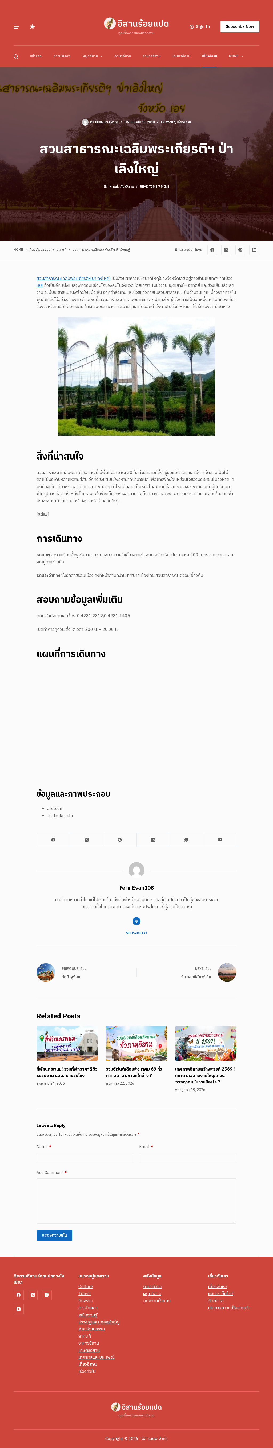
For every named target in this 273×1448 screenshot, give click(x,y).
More (233, 56)
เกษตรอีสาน (181, 56)
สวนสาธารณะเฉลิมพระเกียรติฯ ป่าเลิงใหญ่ (73, 278)
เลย (40, 285)
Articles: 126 (136, 932)
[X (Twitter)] (226, 250)
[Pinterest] (240, 250)
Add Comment (52, 1173)
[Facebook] (212, 250)
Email (146, 1147)
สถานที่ (170, 122)
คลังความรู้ (87, 1315)
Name (44, 1147)
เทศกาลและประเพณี (96, 1357)
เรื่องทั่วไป (86, 1371)
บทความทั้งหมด (157, 1301)
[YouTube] (19, 1309)
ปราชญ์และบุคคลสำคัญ (98, 1322)
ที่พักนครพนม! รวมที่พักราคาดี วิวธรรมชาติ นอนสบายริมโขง (67, 1072)
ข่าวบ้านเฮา (62, 56)
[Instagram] (47, 1295)
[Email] (219, 840)
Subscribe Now (240, 26)
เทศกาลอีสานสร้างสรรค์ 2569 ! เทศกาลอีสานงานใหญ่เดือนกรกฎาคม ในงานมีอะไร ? (205, 1076)
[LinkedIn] (254, 250)
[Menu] (16, 26)
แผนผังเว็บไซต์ (220, 1294)
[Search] (16, 56)
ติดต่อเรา (216, 1301)
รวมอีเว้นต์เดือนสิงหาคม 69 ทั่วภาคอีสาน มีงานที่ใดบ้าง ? (134, 1072)
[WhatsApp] (186, 840)
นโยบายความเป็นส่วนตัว (229, 1308)
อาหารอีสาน (151, 56)
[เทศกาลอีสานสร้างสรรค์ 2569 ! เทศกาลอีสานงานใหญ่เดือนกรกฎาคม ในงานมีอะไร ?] (205, 1043)
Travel (84, 1294)
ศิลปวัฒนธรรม (91, 1329)
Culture (85, 1287)
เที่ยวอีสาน (209, 56)
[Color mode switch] (32, 26)
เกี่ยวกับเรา (217, 1287)
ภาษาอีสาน (122, 56)
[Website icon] (136, 921)
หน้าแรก (36, 56)
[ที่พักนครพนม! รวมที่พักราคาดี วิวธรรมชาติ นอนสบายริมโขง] (67, 1043)
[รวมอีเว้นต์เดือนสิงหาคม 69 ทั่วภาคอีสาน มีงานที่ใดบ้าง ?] (136, 1043)
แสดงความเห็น (54, 1235)
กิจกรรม (85, 1301)
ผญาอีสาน (90, 56)
